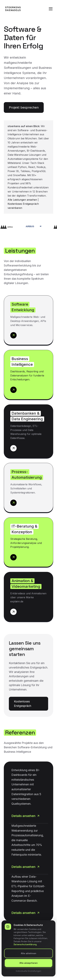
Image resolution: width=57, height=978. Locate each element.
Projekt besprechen (24, 107)
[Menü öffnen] (50, 8)
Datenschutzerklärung (25, 944)
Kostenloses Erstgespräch (22, 703)
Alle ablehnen (28, 953)
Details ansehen (23, 816)
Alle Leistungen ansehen (22, 199)
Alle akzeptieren (28, 963)
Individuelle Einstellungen (28, 971)
